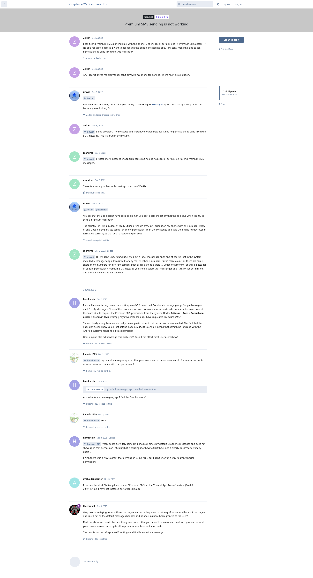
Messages (157, 104)
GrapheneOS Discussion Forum (90, 4)
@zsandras (102, 209)
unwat (90, 131)
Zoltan (90, 98)
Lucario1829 (96, 389)
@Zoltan (88, 209)
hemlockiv (93, 360)
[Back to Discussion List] (4, 4)
